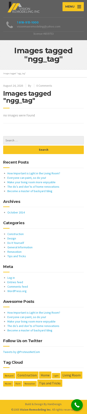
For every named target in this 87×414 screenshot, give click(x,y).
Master (8, 383)
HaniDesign (54, 404)
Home (45, 375)
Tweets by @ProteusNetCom (21, 352)
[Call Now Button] (77, 405)
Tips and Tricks (16, 256)
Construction (15, 234)
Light (56, 375)
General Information (20, 247)
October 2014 (16, 212)
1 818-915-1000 (27, 22)
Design (11, 238)
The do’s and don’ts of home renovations (33, 187)
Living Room (72, 375)
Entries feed (15, 282)
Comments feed (17, 286)
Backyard (9, 375)
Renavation (14, 252)
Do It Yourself (15, 243)
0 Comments (44, 85)
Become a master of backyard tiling (29, 191)
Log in (11, 278)
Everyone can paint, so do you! (26, 178)
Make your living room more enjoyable (31, 182)
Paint (17, 383)
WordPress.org (17, 291)
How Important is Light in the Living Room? (33, 173)
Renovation (29, 383)
